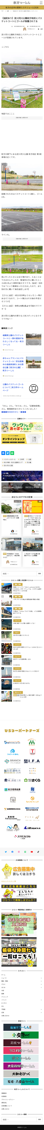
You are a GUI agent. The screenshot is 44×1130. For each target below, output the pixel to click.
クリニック (4, 997)
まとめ (3, 987)
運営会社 (4, 1102)
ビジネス (4, 1003)
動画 (2, 994)
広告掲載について (6, 1106)
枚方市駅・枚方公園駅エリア (13, 462)
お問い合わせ (5, 1016)
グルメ (3, 984)
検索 (39, 573)
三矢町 (21, 459)
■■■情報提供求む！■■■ (13, 412)
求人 (2, 1006)
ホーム (3, 975)
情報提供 (4, 1093)
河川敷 (29, 462)
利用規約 (4, 1096)
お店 (2, 990)
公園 (29, 459)
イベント (4, 1000)
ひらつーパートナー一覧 (8, 881)
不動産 (3, 1009)
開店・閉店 (4, 981)
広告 (2, 1012)
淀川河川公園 (8, 465)
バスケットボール (9, 459)
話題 (41, 29)
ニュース (4, 978)
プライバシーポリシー (8, 1099)
